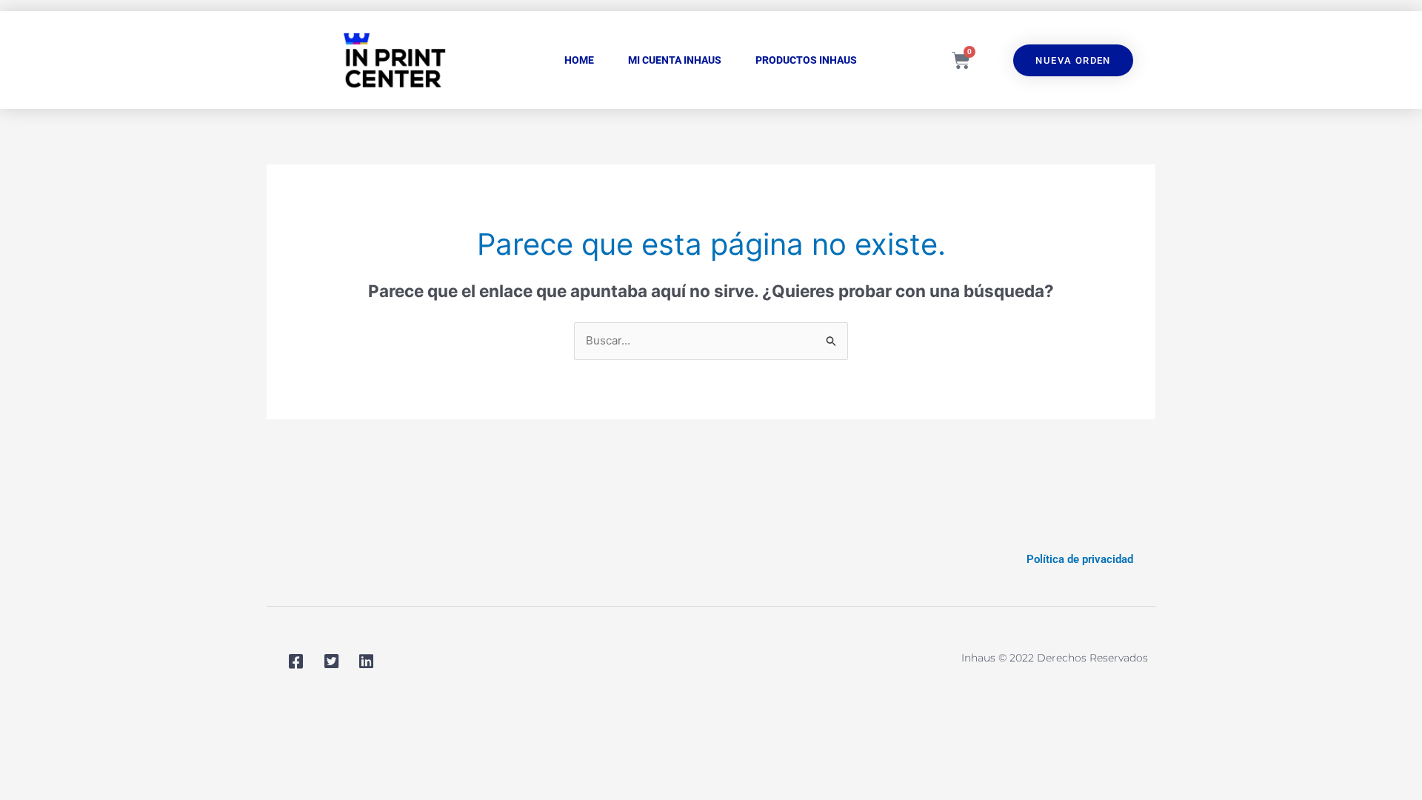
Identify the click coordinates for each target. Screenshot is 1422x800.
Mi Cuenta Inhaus (674, 60)
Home (579, 60)
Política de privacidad (1080, 559)
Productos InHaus (806, 60)
